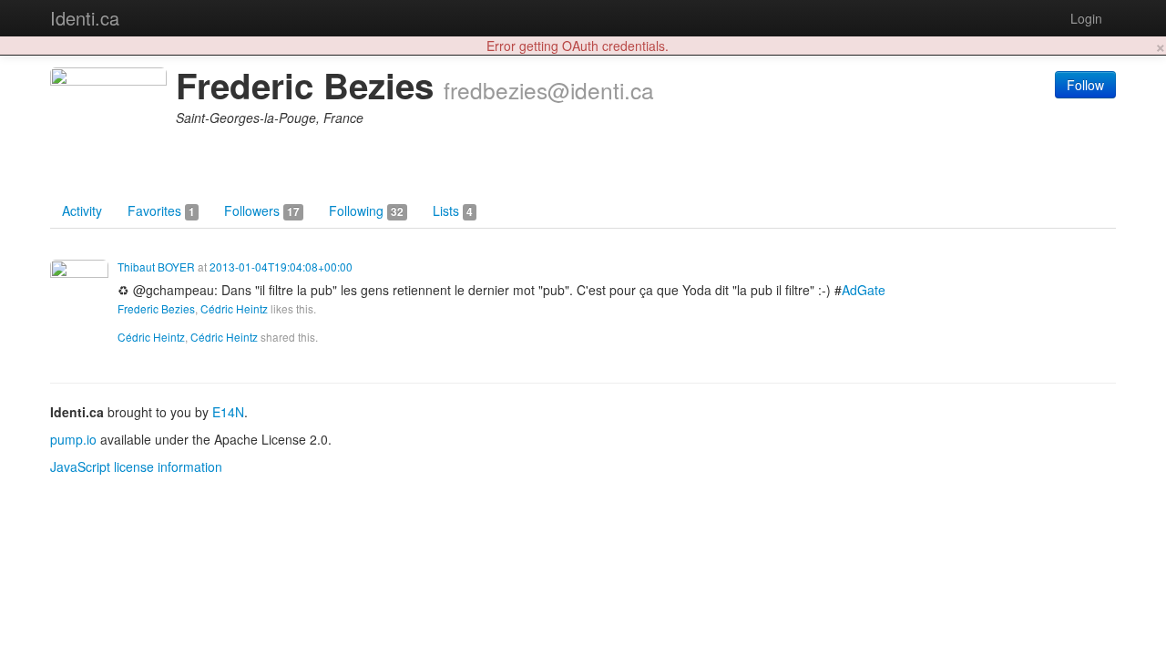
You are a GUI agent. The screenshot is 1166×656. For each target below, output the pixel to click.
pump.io (73, 439)
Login (1086, 18)
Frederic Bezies (156, 308)
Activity (82, 210)
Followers (262, 210)
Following (366, 210)
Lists (453, 210)
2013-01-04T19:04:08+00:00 (281, 266)
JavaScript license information (136, 466)
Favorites (161, 210)
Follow (1085, 85)
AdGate (863, 290)
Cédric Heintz (234, 308)
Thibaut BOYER (156, 266)
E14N (228, 412)
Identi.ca (84, 18)
